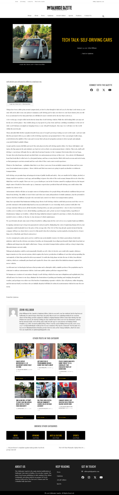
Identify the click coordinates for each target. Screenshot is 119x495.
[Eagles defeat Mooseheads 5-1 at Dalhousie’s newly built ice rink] (24, 351)
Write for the (40, 1)
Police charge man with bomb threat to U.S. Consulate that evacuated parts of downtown (66, 365)
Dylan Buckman (22, 369)
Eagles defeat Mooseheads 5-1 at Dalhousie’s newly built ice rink (24, 364)
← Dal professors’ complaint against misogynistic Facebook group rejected (25, 449)
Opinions (50, 15)
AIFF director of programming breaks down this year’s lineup (45, 363)
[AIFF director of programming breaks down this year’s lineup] (45, 351)
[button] (91, 90)
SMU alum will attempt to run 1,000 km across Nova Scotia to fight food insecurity (24, 403)
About (16, 1)
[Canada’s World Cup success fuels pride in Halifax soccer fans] (67, 390)
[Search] (103, 16)
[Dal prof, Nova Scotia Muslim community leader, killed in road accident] (45, 390)
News (43, 15)
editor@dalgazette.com (91, 471)
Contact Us (30, 1)
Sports (71, 15)
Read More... (20, 378)
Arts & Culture (61, 15)
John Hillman (92, 48)
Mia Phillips (42, 367)
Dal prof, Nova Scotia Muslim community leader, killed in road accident (44, 403)
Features (78, 15)
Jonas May (63, 371)
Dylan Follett (43, 408)
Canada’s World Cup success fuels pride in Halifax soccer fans (66, 402)
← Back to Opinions (87, 53)
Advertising (23, 1)
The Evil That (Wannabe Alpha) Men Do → (72, 448)
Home (29, 15)
